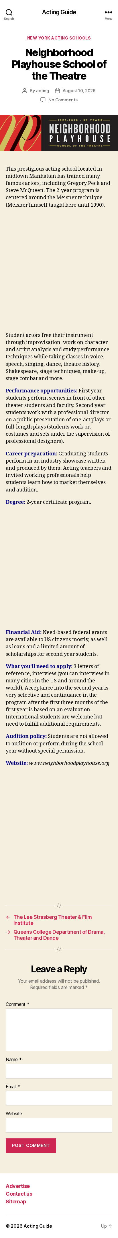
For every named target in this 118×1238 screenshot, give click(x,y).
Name (13, 1059)
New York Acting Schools (59, 37)
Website (14, 1113)
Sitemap (16, 1201)
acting (42, 90)
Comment (18, 1004)
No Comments (62, 99)
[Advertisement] (59, 273)
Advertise (18, 1186)
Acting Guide (59, 12)
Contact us (19, 1194)
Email (13, 1086)
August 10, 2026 (79, 90)
